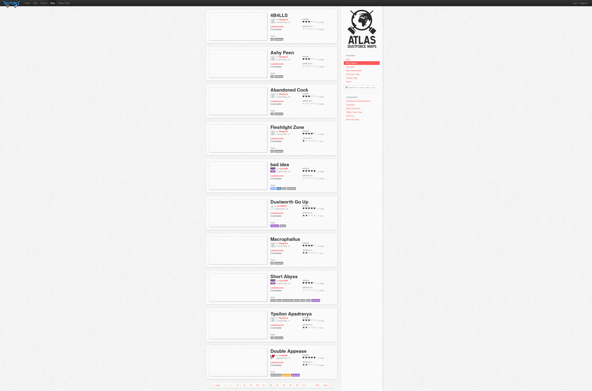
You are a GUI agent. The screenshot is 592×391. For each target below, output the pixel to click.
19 (251, 385)
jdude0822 (282, 205)
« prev (217, 385)
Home (27, 3)
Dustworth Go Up (289, 201)
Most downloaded (354, 70)
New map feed (353, 119)
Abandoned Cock (289, 89)
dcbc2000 (283, 168)
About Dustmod (353, 108)
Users (348, 81)
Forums (43, 3)
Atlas (52, 3)
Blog (35, 3)
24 (284, 385)
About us (350, 115)
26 (297, 385)
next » (326, 385)
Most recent (351, 63)
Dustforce (350, 104)
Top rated (350, 66)
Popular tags (351, 77)
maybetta (283, 355)
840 (317, 385)
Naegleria (283, 19)
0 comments (276, 29)
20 (257, 385)
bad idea (279, 164)
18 (244, 385)
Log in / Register (580, 3)
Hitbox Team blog (354, 112)
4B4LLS (279, 15)
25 (291, 385)
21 (264, 385)
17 (237, 385)
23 (277, 385)
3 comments (276, 215)
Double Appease (288, 351)
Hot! (348, 59)
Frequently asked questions (358, 100)
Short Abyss (284, 276)
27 (304, 385)
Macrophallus (285, 239)
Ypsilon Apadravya (291, 313)
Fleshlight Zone (287, 127)
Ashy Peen (282, 52)
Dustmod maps (353, 74)
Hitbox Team (64, 3)
